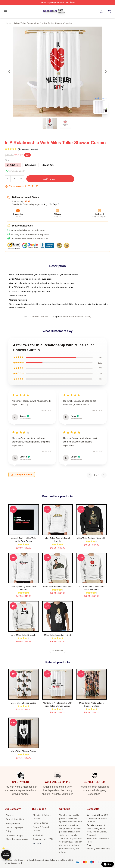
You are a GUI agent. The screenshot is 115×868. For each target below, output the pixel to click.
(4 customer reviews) (28, 149)
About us (10, 815)
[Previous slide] (9, 71)
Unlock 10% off (6, 854)
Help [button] (109, 864)
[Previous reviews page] (89, 475)
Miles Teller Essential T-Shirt (57, 635)
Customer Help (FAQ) (43, 839)
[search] (101, 11)
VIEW (23, 532)
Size (7, 160)
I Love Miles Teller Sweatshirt (23, 635)
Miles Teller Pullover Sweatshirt (91, 538)
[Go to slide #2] (65, 123)
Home (8, 23)
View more (57, 650)
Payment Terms (40, 823)
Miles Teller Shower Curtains (57, 23)
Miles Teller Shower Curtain (24, 703)
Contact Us (38, 835)
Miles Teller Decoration (26, 23)
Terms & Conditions (15, 819)
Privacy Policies (13, 823)
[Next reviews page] (104, 475)
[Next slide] (105, 71)
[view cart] (109, 11)
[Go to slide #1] (50, 123)
